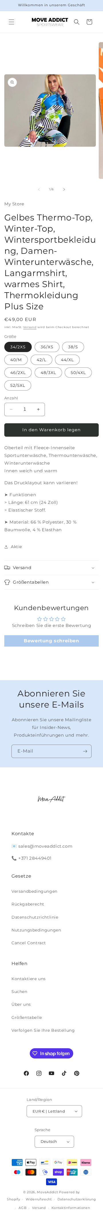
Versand (29, 327)
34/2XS (18, 347)
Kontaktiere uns (28, 978)
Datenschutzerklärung (77, 1199)
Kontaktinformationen (71, 1208)
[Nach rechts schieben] (64, 189)
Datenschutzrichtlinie (34, 917)
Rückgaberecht (27, 904)
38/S (73, 347)
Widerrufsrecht (39, 1199)
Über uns (21, 1004)
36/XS (47, 347)
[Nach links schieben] (39, 189)
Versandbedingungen (34, 891)
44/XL (67, 359)
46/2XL (18, 372)
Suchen (19, 991)
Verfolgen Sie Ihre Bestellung (43, 1030)
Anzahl (11, 398)
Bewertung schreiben (51, 640)
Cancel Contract (28, 942)
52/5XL (17, 385)
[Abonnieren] (85, 751)
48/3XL (48, 372)
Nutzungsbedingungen (36, 930)
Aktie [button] (16, 546)
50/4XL (78, 372)
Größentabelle (26, 1017)
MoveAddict (47, 1192)
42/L (41, 359)
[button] (11, 22)
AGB (22, 1208)
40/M (16, 359)
